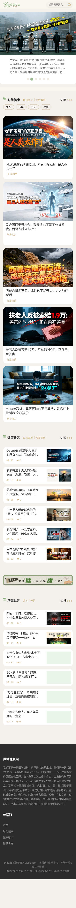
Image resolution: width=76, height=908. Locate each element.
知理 (66, 438)
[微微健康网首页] (11, 5)
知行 (66, 600)
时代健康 (8, 831)
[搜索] (69, 4)
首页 (5, 825)
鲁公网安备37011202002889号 (52, 871)
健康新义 (8, 837)
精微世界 (8, 843)
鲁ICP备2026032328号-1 (21, 871)
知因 (66, 100)
